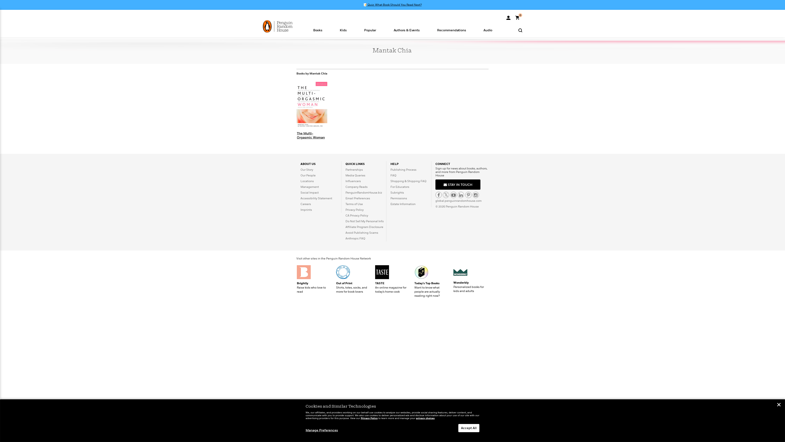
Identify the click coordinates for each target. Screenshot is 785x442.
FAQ (393, 175)
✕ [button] (778, 405)
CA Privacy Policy (356, 216)
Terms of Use (354, 204)
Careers (306, 204)
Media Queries (355, 175)
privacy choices (425, 418)
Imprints (306, 210)
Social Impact (310, 193)
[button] (317, 30)
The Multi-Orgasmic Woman (311, 135)
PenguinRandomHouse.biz (363, 193)
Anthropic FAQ (355, 238)
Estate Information (403, 204)
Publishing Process (403, 170)
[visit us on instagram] (476, 195)
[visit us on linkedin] (461, 195)
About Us (308, 164)
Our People (308, 175)
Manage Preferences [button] (322, 430)
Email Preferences (357, 198)
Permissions (398, 198)
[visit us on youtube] (453, 195)
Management (310, 187)
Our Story (307, 170)
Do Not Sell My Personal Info (364, 221)
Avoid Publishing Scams (361, 233)
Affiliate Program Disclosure (364, 227)
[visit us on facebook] (438, 195)
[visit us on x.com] (446, 195)
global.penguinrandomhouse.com (458, 201)
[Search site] (520, 30)
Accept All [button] (469, 428)
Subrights (397, 193)
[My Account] (508, 16)
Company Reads (356, 187)
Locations (307, 181)
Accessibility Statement (316, 198)
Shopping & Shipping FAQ (408, 181)
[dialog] (392, 420)
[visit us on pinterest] (468, 195)
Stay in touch (459, 185)
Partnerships (354, 170)
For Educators (399, 187)
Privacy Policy (354, 210)
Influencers (353, 181)
